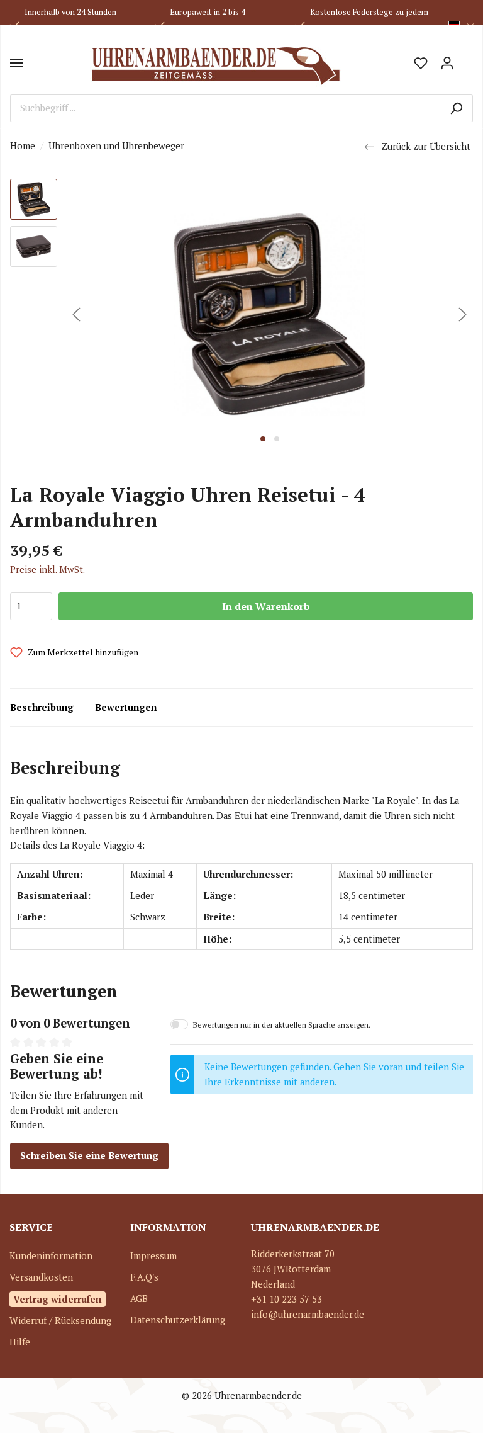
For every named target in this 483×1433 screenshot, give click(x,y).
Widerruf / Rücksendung (60, 1321)
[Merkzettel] (421, 63)
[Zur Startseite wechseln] (215, 62)
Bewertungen (126, 707)
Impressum (153, 1256)
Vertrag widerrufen (57, 1299)
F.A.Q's (144, 1277)
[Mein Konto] (447, 63)
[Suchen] (456, 108)
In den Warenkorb (266, 606)
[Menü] (16, 63)
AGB (139, 1299)
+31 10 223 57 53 (286, 1299)
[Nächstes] (462, 313)
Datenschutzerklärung (177, 1320)
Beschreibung (42, 707)
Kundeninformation (50, 1256)
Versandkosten (41, 1277)
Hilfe (19, 1342)
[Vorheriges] (76, 313)
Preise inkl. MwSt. (47, 569)
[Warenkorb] (466, 58)
